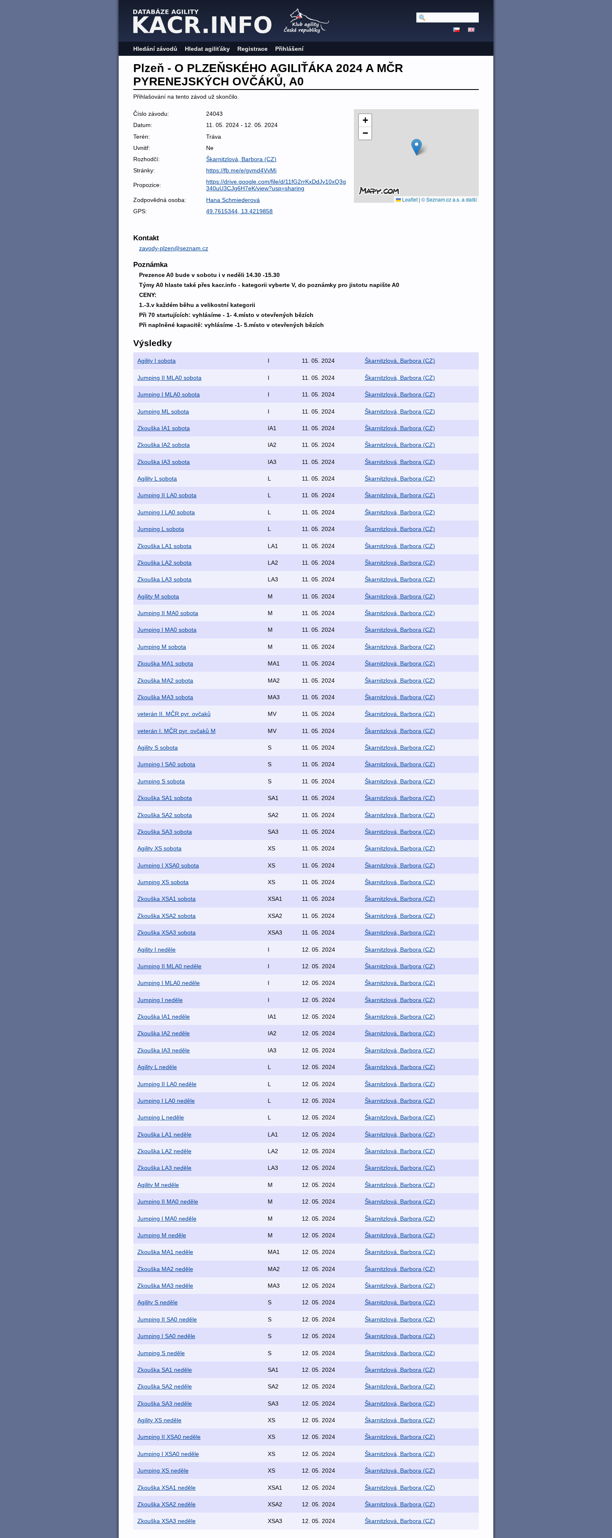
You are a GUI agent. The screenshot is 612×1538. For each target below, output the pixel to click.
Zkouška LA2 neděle (164, 1151)
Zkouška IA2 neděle (163, 1033)
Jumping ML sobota (163, 411)
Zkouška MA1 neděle (165, 1252)
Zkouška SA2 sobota (164, 815)
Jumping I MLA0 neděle (168, 983)
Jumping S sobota (161, 781)
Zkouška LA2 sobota (164, 562)
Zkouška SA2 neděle (164, 1386)
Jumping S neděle (161, 1353)
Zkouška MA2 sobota (165, 680)
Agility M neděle (158, 1185)
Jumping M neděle (161, 1235)
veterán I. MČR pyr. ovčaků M (176, 731)
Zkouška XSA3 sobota (166, 932)
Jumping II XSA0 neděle (169, 1436)
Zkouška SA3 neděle (164, 1403)
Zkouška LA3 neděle (164, 1167)
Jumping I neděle (160, 1000)
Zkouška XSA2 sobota (166, 915)
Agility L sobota (157, 478)
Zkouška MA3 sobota (165, 697)
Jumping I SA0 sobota (166, 764)
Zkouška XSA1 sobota (166, 898)
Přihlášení (289, 48)
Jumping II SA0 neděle (167, 1319)
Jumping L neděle (160, 1117)
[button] (416, 147)
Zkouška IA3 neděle (163, 1050)
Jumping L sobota (160, 529)
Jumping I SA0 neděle (166, 1336)
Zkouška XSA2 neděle (166, 1504)
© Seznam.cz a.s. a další (449, 199)
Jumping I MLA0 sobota (168, 394)
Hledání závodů (155, 48)
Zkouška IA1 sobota (163, 428)
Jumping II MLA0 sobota (169, 377)
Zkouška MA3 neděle (165, 1285)
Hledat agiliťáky (207, 48)
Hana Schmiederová (233, 200)
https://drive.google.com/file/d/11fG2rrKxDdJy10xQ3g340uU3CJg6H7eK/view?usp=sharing (276, 185)
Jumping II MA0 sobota (167, 613)
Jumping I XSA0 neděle (168, 1454)
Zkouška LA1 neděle (164, 1134)
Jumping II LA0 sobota (167, 495)
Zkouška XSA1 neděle (166, 1487)
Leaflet (409, 199)
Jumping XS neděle (163, 1470)
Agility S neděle (157, 1302)
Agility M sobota (158, 596)
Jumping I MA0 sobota (167, 629)
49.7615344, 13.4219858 (239, 211)
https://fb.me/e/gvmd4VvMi (241, 170)
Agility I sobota (156, 360)
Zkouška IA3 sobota (163, 462)
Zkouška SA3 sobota (164, 831)
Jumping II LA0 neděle (167, 1084)
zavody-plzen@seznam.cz (173, 248)
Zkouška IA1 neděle (163, 1016)
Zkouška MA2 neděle (165, 1269)
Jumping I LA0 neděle (166, 1100)
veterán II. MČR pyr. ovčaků (174, 713)
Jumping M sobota (161, 646)
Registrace (252, 48)
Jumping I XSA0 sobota (168, 865)
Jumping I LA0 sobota (166, 512)
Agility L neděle (157, 1067)
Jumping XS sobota (163, 882)
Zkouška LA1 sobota (164, 546)
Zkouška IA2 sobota (163, 444)
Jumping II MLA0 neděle (169, 966)
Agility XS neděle (159, 1420)
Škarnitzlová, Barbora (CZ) (241, 159)
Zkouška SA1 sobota (164, 798)
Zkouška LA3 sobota (164, 579)
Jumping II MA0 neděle (167, 1201)
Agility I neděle (156, 949)
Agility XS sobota (159, 848)
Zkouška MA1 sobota (165, 663)
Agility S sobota (157, 747)
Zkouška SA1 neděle (164, 1369)
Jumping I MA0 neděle (167, 1218)
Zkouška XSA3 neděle (166, 1521)
